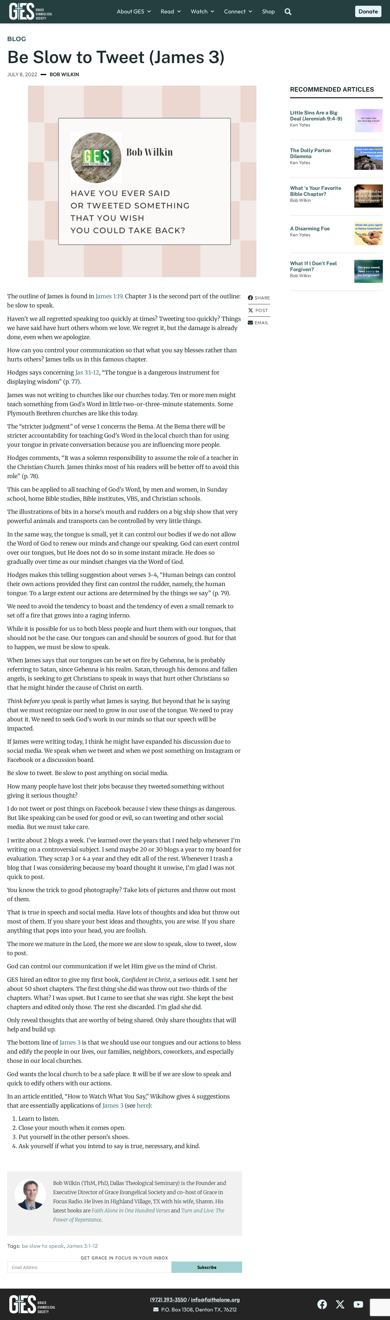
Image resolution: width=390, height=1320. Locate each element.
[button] (259, 298)
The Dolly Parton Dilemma (310, 153)
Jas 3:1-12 (87, 372)
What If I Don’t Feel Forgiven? (313, 266)
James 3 (70, 1042)
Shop (268, 11)
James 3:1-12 (82, 1245)
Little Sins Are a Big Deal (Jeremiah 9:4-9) (316, 116)
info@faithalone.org (215, 1299)
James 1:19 (109, 296)
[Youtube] (358, 1304)
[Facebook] (322, 1304)
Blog (16, 39)
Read (167, 11)
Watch (199, 11)
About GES (130, 11)
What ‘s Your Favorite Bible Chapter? (315, 191)
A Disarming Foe (310, 229)
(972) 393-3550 (168, 1299)
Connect (235, 11)
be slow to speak (43, 1245)
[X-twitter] (340, 1304)
